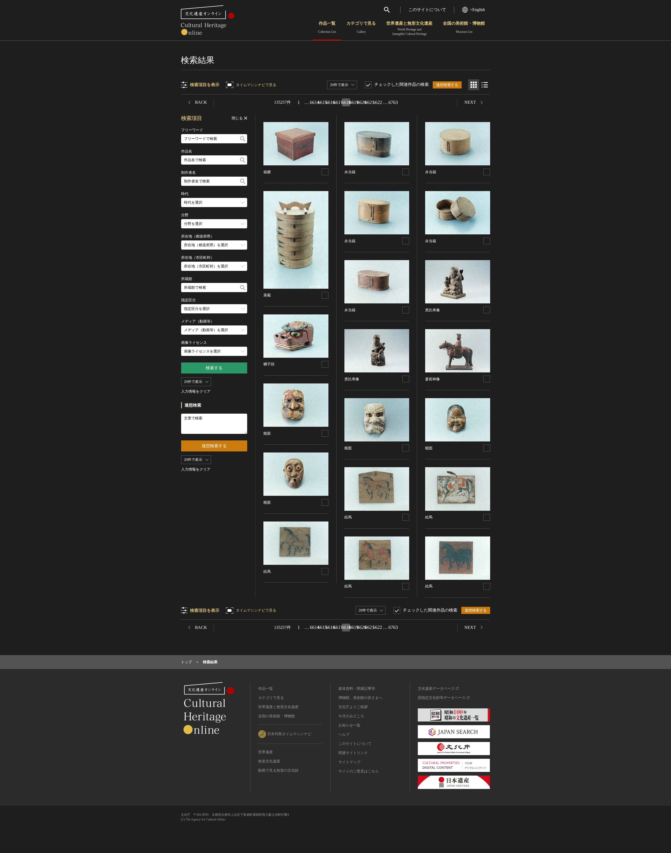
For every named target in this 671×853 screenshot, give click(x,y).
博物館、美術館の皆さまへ (360, 698)
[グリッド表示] (473, 84)
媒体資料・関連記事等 (356, 689)
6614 (314, 102)
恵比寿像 (351, 379)
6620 (362, 102)
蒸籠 (267, 295)
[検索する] (242, 138)
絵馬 (267, 571)
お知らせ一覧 (349, 725)
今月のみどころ (351, 716)
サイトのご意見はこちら (358, 771)
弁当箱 (349, 172)
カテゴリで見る (361, 27)
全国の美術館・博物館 (464, 27)
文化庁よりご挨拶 (353, 707)
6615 (322, 102)
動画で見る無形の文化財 (278, 770)
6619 (354, 102)
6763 (393, 102)
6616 (330, 102)
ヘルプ (343, 734)
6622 (377, 102)
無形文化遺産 (269, 761)
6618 (346, 102)
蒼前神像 (432, 379)
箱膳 (267, 172)
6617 (338, 102)
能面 (267, 433)
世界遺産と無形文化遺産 (409, 28)
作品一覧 (327, 27)
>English (477, 9)
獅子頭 (268, 364)
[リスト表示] (484, 84)
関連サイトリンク (353, 753)
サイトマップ (349, 762)
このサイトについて (427, 9)
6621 (370, 102)
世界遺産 (265, 752)
